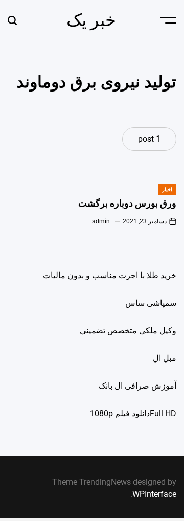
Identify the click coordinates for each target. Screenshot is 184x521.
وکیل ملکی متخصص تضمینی (128, 330)
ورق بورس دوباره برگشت (127, 203)
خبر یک (91, 20)
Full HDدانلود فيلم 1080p (133, 413)
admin (101, 221)
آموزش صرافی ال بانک (137, 386)
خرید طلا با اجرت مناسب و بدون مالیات (109, 275)
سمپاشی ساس (150, 303)
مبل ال (164, 358)
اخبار (167, 189)
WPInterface (154, 494)
